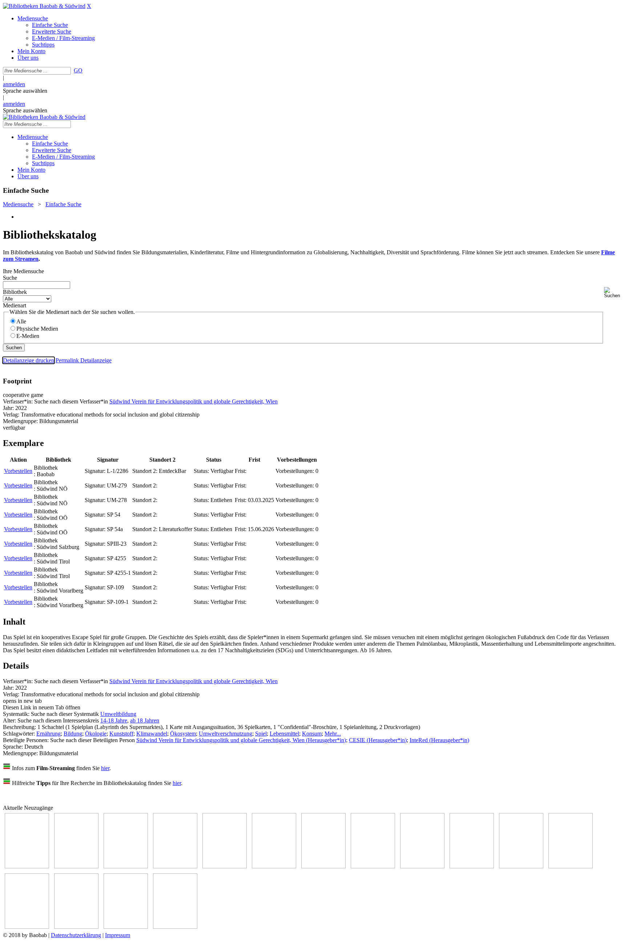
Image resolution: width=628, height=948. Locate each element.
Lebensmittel (284, 733)
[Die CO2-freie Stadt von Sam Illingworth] (126, 866)
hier (105, 768)
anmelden (14, 84)
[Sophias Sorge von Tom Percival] (224, 866)
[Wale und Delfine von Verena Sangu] (175, 866)
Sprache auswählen (25, 91)
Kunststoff (121, 733)
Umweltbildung (118, 714)
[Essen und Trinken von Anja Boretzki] (27, 927)
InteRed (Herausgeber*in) (439, 740)
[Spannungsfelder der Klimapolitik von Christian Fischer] (76, 866)
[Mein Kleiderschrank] (126, 927)
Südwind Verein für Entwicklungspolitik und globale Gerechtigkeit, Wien (193, 401)
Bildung (73, 733)
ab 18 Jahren (144, 720)
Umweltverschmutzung (225, 733)
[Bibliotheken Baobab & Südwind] (44, 6)
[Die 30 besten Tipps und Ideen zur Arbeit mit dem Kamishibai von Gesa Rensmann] (27, 866)
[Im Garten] (422, 866)
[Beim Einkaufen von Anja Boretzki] (175, 927)
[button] (614, 292)
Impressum (117, 935)
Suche (10, 278)
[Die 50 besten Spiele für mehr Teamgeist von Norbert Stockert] (472, 866)
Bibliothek (15, 292)
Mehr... (333, 733)
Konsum (312, 733)
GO (78, 70)
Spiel (261, 733)
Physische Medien (37, 329)
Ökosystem (183, 733)
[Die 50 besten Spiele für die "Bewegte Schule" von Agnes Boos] (570, 866)
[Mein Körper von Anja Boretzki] (76, 927)
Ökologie (95, 733)
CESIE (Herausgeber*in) (378, 740)
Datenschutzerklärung (76, 935)
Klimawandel (151, 733)
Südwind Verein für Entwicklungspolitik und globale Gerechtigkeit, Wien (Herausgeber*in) (241, 740)
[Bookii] (323, 866)
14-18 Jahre (113, 720)
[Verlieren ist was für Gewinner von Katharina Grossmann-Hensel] (274, 866)
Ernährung (48, 733)
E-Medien (27, 336)
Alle (21, 321)
